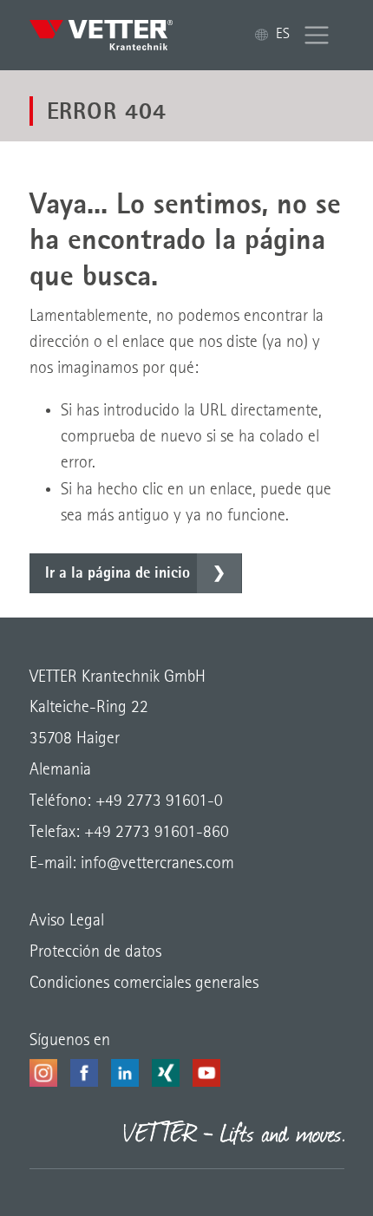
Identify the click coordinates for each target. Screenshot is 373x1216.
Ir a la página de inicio (117, 573)
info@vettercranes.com (155, 864)
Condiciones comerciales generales (143, 983)
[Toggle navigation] (317, 35)
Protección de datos (95, 952)
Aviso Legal (66, 921)
